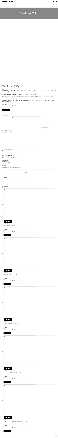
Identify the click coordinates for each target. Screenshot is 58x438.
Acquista (6, 110)
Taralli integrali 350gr (11, 323)
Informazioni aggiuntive (8, 149)
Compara (4, 114)
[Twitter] (5, 115)
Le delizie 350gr (9, 225)
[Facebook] (3, 115)
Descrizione (6, 148)
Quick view (8, 221)
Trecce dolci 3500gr (11, 274)
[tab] (30, 148)
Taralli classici (18, 104)
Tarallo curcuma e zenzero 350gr (15, 421)
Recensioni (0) (6, 150)
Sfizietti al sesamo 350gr (12, 372)
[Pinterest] (7, 115)
